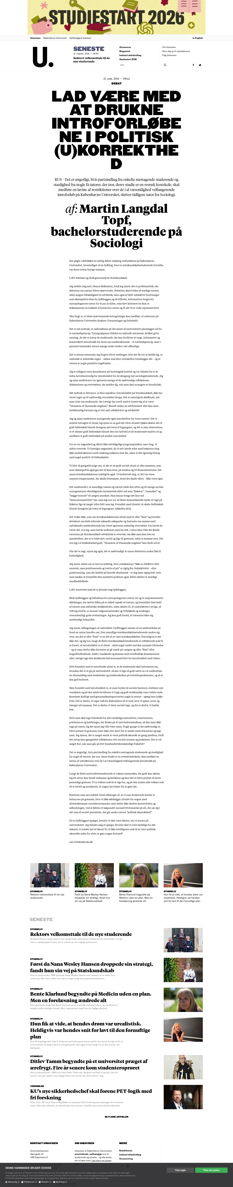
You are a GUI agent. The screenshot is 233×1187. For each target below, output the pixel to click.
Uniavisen (35, 38)
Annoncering (126, 1158)
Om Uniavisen (169, 47)
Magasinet (124, 51)
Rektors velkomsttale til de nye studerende (91, 59)
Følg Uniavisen (169, 55)
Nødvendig (13, 1182)
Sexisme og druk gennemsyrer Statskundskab (101, 277)
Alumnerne (125, 47)
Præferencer (30, 1182)
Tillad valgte (180, 1170)
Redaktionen (125, 1150)
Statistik (46, 1182)
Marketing (61, 1182)
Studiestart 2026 (128, 59)
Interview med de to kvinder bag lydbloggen (101, 589)
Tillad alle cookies (211, 1170)
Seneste (88, 49)
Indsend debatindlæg (130, 55)
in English (198, 38)
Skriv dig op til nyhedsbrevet (176, 51)
